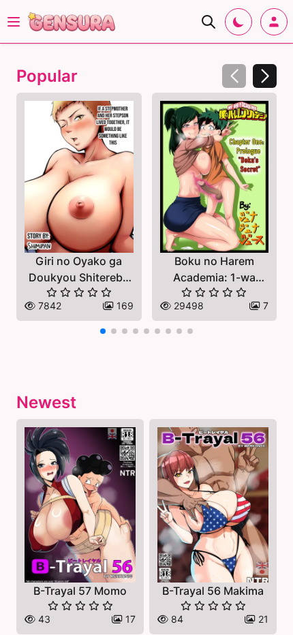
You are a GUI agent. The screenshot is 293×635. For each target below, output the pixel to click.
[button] (265, 76)
